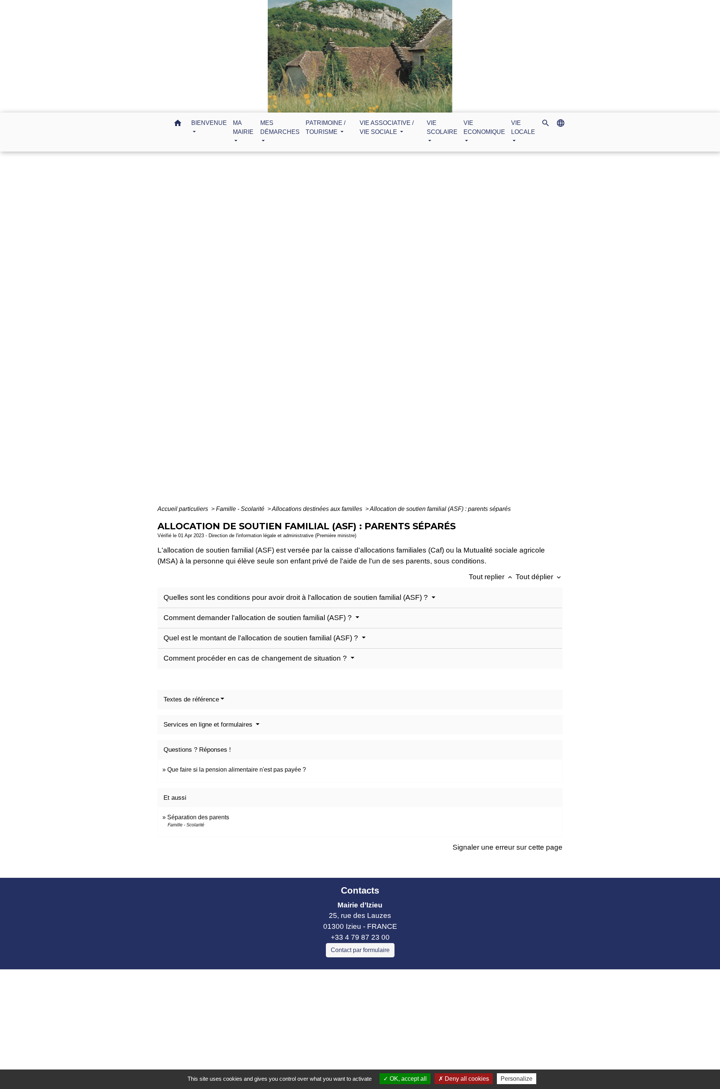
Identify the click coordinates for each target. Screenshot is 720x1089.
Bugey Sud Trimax (253, 1040)
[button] (177, 124)
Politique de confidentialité (306, 1062)
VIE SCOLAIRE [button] (442, 127)
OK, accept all (407, 1078)
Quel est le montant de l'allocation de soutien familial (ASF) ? (262, 638)
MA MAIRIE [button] (243, 127)
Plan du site (423, 1062)
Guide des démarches (410, 332)
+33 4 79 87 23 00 (360, 937)
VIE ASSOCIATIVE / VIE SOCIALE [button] (387, 127)
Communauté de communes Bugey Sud (288, 996)
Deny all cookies (466, 1078)
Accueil (288, 332)
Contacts (360, 890)
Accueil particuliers (184, 509)
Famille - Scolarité (241, 509)
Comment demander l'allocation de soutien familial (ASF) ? (259, 618)
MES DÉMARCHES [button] (280, 127)
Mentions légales (228, 1062)
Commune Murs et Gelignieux (272, 1018)
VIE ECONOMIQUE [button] (484, 127)
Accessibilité (376, 1062)
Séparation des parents (198, 817)
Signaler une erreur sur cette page (507, 847)
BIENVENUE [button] (209, 123)
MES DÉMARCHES (337, 332)
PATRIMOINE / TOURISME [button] (325, 127)
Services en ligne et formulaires (209, 724)
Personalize (516, 1078)
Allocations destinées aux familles (318, 509)
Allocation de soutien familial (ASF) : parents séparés (440, 509)
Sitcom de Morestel (254, 1029)
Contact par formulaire (360, 950)
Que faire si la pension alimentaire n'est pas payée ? (236, 769)
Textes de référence (191, 699)
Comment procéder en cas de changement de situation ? (256, 658)
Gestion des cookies (483, 1062)
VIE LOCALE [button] (523, 127)
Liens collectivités (288, 978)
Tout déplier (539, 577)
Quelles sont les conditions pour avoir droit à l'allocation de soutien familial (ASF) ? (297, 597)
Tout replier (491, 577)
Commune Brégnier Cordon (268, 1007)
